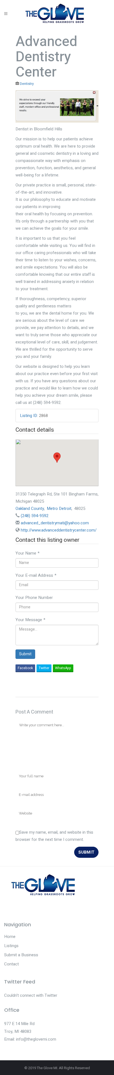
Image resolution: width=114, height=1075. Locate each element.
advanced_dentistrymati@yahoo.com (55, 523)
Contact (11, 964)
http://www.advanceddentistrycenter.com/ (59, 530)
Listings (11, 946)
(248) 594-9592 (34, 516)
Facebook (25, 668)
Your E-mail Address (35, 575)
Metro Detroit (59, 508)
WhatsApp (63, 668)
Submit (25, 654)
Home (9, 936)
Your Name (27, 553)
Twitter (44, 668)
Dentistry (27, 83)
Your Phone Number (34, 598)
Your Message (30, 620)
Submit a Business (21, 955)
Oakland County (29, 508)
